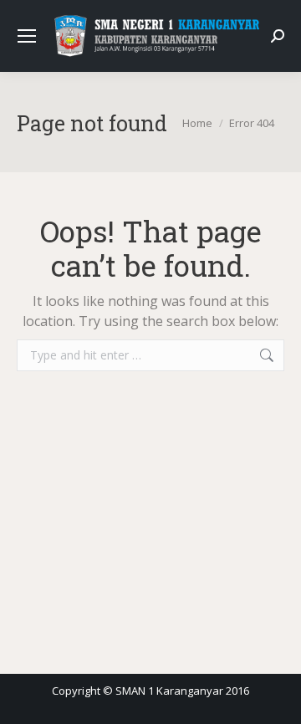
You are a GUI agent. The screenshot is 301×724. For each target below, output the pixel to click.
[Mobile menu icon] (27, 36)
